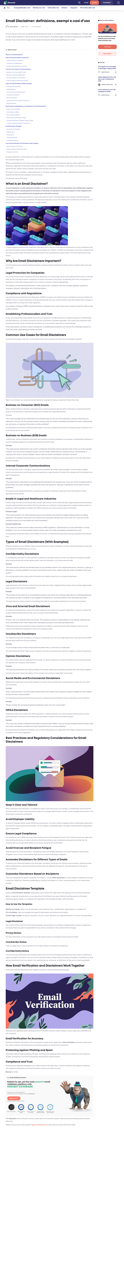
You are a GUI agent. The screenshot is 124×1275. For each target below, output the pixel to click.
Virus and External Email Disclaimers (15, 92)
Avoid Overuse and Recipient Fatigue (16, 117)
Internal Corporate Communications (16, 77)
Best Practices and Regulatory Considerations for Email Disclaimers (26, 106)
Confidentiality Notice (12, 140)
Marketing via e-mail (39, 8)
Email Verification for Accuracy (14, 146)
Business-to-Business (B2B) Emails (15, 75)
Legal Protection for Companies (14, 60)
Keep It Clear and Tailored (13, 109)
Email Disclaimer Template (14, 126)
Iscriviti (94, 2)
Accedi (86, 2)
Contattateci (107, 2)
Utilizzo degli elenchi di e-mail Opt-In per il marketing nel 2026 (107, 79)
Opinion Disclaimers (11, 97)
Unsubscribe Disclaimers (12, 95)
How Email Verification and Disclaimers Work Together (22, 143)
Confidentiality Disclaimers (13, 86)
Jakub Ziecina (14, 26)
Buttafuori (64, 8)
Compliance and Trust (12, 152)
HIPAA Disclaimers (11, 103)
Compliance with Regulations (14, 63)
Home (5, 8)
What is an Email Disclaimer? (14, 54)
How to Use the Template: (13, 129)
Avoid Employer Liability (12, 112)
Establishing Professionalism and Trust (16, 66)
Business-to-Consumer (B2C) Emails (16, 72)
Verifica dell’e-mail (53, 8)
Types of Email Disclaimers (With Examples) (19, 83)
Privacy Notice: (10, 135)
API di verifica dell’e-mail (87, 8)
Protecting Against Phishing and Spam (16, 149)
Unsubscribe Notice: (11, 137)
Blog (8, 8)
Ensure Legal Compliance (13, 115)
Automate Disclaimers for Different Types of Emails (19, 120)
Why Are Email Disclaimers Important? (17, 57)
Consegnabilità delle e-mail (22, 8)
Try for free (107, 47)
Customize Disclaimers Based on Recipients (18, 123)
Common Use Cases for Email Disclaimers (18, 69)
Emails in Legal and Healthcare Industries (17, 80)
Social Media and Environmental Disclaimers (18, 100)
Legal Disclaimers (11, 89)
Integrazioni (73, 8)
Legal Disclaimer (10, 132)
